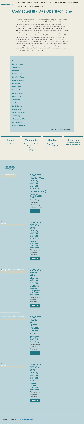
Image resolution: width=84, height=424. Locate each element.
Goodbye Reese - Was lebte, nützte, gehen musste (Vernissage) (38, 183)
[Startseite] (7, 4)
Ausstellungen (32, 2)
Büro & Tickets (46, 2)
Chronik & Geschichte (36, 6)
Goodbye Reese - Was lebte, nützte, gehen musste (35, 230)
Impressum (5, 419)
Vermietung (22, 6)
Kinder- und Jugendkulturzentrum (66, 2)
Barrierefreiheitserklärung (26, 419)
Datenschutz (14, 419)
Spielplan (21, 2)
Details (35, 211)
